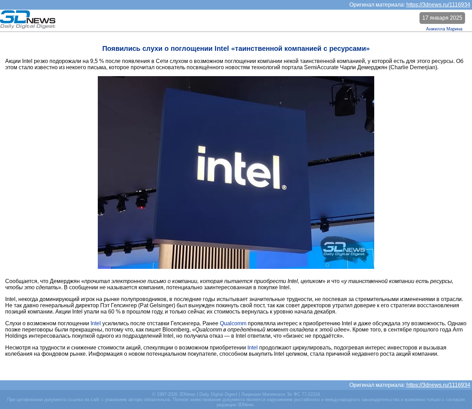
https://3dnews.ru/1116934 (438, 5)
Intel (96, 323)
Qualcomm (233, 323)
